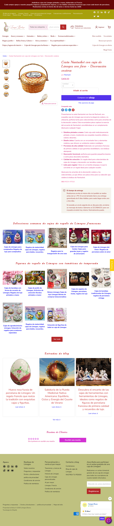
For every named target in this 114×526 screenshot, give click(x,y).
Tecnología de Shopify (10, 510)
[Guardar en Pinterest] (73, 110)
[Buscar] (63, 27)
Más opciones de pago (86, 103)
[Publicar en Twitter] (66, 110)
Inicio (5, 56)
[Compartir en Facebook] (62, 110)
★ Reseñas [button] (112, 265)
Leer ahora (19, 407)
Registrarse (94, 491)
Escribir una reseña (73, 440)
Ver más (56, 420)
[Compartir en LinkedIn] (69, 110)
